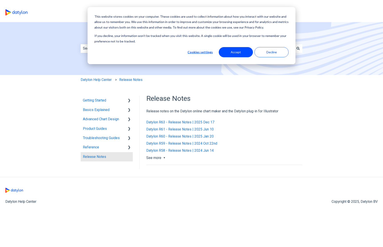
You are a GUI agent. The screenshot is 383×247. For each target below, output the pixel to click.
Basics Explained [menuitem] (96, 110)
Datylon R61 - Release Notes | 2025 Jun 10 (180, 129)
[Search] (298, 48)
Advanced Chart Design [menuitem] (101, 119)
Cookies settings (200, 52)
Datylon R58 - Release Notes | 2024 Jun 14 (180, 150)
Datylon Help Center (96, 80)
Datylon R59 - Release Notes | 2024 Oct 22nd (181, 143)
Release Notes (131, 80)
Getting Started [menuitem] (94, 100)
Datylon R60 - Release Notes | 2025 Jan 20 (180, 136)
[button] (129, 100)
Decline (271, 52)
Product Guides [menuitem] (95, 128)
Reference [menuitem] (91, 147)
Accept (236, 52)
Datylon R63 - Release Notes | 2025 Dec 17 (180, 122)
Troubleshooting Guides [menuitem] (101, 138)
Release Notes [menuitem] (94, 157)
